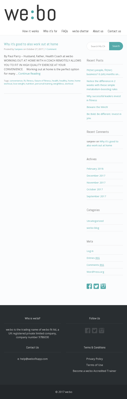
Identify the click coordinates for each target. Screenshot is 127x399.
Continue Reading (29, 73)
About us (98, 31)
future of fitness (43, 80)
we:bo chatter (80, 31)
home (71, 80)
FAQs (65, 31)
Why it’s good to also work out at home (31, 44)
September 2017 (96, 196)
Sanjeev (19, 49)
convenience (16, 80)
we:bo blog (93, 227)
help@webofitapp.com (34, 359)
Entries (93, 257)
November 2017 (96, 182)
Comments (95, 264)
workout (69, 83)
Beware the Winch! (97, 107)
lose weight (19, 83)
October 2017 (95, 189)
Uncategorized (95, 220)
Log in (90, 251)
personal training (43, 83)
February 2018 (95, 168)
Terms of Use (94, 365)
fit (25, 80)
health (55, 80)
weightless (58, 83)
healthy (63, 80)
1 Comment (50, 49)
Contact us (114, 31)
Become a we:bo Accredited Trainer (94, 371)
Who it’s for (50, 31)
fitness (30, 80)
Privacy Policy (94, 359)
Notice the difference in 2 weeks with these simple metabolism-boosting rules (102, 85)
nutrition (30, 83)
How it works (30, 31)
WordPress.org (95, 271)
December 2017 (96, 175)
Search (116, 46)
